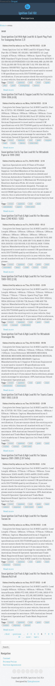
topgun (48, 140)
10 (19, 637)
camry (15, 446)
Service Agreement (12, 665)
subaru (6, 507)
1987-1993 (27, 446)
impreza (17, 507)
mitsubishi (7, 207)
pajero (19, 207)
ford (13, 143)
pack (13, 85)
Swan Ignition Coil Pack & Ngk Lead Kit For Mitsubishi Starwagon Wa (25, 335)
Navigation (27, 18)
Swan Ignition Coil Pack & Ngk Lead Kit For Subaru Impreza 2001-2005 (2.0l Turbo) (24, 456)
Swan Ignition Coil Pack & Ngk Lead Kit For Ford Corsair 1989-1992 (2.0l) (26, 277)
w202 (35, 267)
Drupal (14, 1)
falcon (22, 143)
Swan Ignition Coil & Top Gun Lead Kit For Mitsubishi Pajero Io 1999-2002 (24, 153)
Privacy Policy (10, 661)
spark (47, 83)
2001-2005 (29, 507)
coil (30, 83)
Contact (6, 658)
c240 (26, 267)
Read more (8, 90)
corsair (14, 325)
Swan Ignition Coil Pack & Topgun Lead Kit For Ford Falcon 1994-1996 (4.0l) (27, 96)
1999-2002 (30, 207)
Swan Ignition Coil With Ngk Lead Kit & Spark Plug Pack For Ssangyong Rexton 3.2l (26, 38)
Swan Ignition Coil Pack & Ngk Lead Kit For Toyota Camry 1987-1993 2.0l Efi (27, 396)
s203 (44, 267)
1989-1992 (26, 325)
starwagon (21, 386)
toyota (5, 446)
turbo (40, 507)
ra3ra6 (27, 625)
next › (29, 637)
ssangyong (24, 85)
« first (7, 634)
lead (38, 83)
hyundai (6, 565)
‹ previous (16, 634)
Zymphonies (33, 681)
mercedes (7, 267)
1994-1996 (33, 143)
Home (3, 25)
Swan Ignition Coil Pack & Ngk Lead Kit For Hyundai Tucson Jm (24, 517)
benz (17, 267)
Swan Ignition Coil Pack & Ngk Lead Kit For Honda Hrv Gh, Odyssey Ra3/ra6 (27, 575)
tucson (17, 565)
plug (5, 85)
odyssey (16, 625)
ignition (21, 83)
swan (11, 83)
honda (5, 625)
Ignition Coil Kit (28, 12)
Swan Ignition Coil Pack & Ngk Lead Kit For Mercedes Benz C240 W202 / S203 (25, 217)
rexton (36, 85)
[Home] (27, 8)
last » (36, 637)
